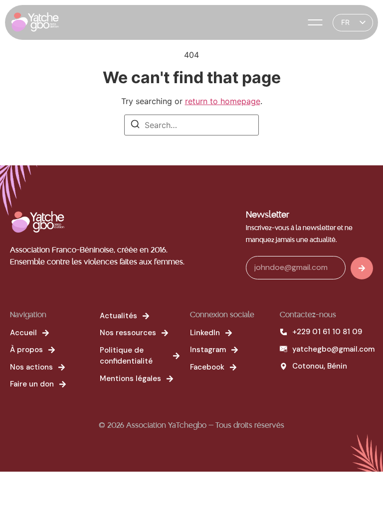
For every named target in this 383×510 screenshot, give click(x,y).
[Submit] (362, 268)
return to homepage (222, 101)
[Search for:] (191, 125)
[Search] (135, 125)
